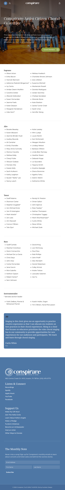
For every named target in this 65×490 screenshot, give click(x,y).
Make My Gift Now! (12, 412)
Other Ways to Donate (13, 433)
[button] (5, 3)
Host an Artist (10, 430)
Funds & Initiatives (12, 424)
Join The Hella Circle (13, 415)
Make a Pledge (11, 421)
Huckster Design (47, 487)
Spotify (7, 390)
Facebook (9, 399)
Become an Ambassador (14, 427)
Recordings (9, 387)
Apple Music (10, 393)
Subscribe (10, 472)
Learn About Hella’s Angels (15, 418)
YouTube (8, 396)
